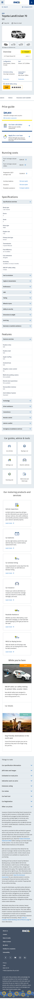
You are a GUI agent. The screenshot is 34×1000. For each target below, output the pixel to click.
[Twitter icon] (10, 957)
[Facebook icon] (5, 957)
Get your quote (24, 181)
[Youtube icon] (15, 957)
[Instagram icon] (20, 957)
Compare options (24, 188)
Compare (26, 52)
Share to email (17, 23)
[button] (2, 2)
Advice (10, 97)
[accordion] (17, 765)
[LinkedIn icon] (24, 957)
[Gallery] (17, 33)
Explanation (6, 79)
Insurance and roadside (24, 97)
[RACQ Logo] (27, 931)
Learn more (9, 523)
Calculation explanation (11, 118)
